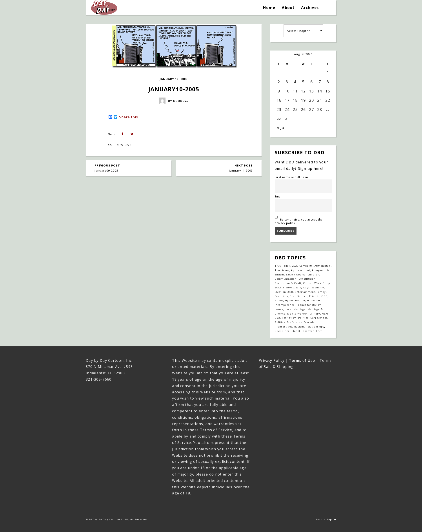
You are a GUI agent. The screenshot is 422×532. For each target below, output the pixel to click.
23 (278, 109)
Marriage (299, 309)
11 (295, 91)
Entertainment (305, 291)
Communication (286, 278)
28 (319, 109)
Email (278, 196)
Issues (279, 309)
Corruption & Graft (288, 283)
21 (319, 100)
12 (303, 91)
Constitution (306, 278)
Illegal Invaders (311, 300)
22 (327, 100)
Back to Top (324, 519)
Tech (319, 331)
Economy (317, 287)
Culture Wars (312, 283)
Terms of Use (302, 360)
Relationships (315, 326)
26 (303, 109)
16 (278, 100)
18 (295, 100)
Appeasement (300, 270)
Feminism (281, 296)
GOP (324, 296)
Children (313, 274)
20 (311, 100)
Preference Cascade (301, 322)
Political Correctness (312, 317)
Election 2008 (284, 291)
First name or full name (292, 177)
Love (288, 309)
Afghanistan (323, 265)
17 (287, 100)
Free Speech (298, 296)
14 (319, 91)
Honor (279, 300)
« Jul (281, 127)
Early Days (124, 144)
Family (321, 291)
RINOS (279, 331)
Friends (314, 296)
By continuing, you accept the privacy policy (299, 221)
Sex (287, 331)
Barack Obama (296, 274)
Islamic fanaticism (309, 304)
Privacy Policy (272, 360)
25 (295, 109)
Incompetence (285, 304)
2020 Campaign (302, 265)
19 (303, 100)
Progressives (283, 326)
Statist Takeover (303, 331)
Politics (280, 322)
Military (314, 313)
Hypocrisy (292, 300)
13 (311, 91)
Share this (128, 117)
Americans (282, 270)
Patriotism (289, 317)
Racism (299, 326)
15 (327, 91)
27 (311, 109)
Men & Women (297, 313)
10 (287, 91)
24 (287, 109)
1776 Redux (282, 265)
